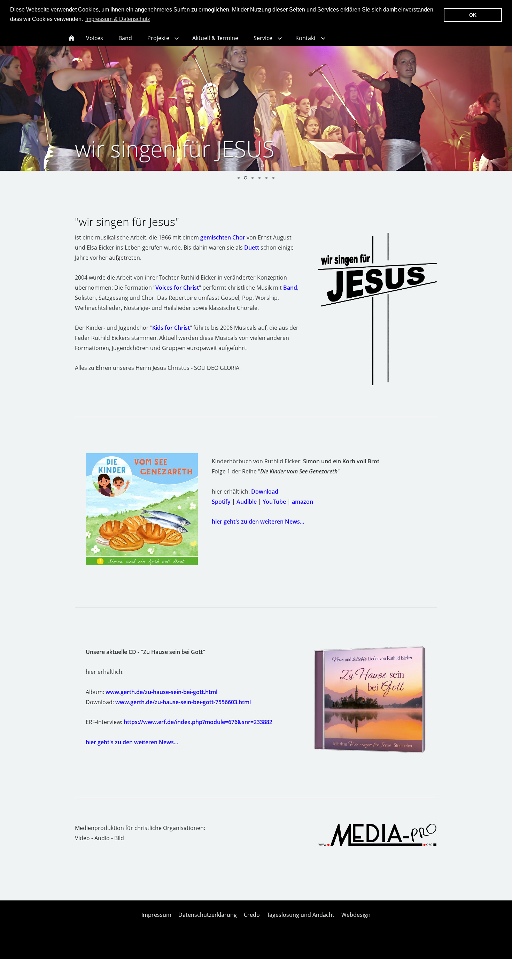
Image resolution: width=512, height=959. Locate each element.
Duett (251, 247)
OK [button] (472, 15)
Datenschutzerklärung (207, 915)
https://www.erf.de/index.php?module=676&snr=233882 (198, 722)
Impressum (156, 915)
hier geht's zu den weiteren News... (258, 521)
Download (264, 491)
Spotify (221, 501)
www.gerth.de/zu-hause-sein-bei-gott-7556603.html (183, 702)
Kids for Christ (171, 328)
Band (290, 287)
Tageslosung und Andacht (300, 915)
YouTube (274, 501)
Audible (246, 501)
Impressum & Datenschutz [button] (117, 19)
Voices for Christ (177, 287)
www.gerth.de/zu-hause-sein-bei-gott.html (161, 692)
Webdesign (356, 915)
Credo (252, 915)
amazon (302, 501)
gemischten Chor (222, 237)
